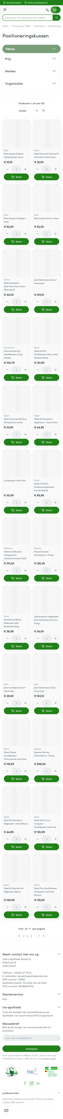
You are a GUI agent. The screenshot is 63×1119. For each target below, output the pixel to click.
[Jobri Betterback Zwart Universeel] (46, 263)
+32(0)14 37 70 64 (22, 972)
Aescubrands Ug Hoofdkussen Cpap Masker (13, 354)
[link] (20, 936)
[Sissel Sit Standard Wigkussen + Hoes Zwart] (46, 399)
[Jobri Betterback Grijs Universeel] (46, 667)
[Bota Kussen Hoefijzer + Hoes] (16, 198)
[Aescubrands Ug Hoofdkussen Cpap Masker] (16, 331)
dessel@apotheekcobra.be (32, 976)
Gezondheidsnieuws (38, 1012)
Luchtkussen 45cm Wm (15, 480)
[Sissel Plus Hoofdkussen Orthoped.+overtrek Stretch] (46, 868)
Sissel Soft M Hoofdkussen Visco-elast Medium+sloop (46, 354)
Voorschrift (32, 1015)
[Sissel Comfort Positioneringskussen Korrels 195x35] (46, 463)
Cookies (6, 1102)
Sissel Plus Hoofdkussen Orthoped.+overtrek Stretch (45, 891)
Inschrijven (31, 1048)
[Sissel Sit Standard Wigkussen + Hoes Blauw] (16, 800)
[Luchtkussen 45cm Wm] (16, 463)
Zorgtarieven (46, 1015)
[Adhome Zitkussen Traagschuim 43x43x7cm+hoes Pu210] (16, 531)
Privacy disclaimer (45, 1098)
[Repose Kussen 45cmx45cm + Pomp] (46, 531)
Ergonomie (39, 25)
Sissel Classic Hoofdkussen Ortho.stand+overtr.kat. (15, 755)
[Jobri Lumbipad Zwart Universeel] (16, 667)
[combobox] (27, 17)
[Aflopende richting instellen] (43, 110)
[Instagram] (31, 1083)
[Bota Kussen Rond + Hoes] (46, 198)
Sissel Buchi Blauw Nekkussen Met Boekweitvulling (12, 623)
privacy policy (49, 1058)
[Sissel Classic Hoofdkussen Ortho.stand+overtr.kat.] (16, 732)
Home (5, 25)
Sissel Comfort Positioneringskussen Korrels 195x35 (44, 487)
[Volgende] (43, 936)
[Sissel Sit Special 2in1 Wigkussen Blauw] (16, 868)
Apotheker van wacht (14, 1015)
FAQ (4, 999)
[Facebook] (25, 1083)
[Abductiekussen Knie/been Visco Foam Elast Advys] (16, 263)
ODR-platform (17, 1102)
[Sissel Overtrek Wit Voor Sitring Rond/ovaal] (16, 399)
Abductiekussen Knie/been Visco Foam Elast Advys (14, 286)
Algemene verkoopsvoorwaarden (18, 1098)
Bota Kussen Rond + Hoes (46, 218)
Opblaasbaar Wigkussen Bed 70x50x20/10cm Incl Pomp (46, 620)
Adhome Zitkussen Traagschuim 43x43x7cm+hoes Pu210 (15, 555)
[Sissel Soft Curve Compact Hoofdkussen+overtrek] (46, 800)
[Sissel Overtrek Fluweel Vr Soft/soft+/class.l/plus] (46, 133)
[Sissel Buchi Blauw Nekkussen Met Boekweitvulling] (16, 599)
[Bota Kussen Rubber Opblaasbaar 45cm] (16, 133)
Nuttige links (19, 1012)
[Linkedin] (38, 1083)
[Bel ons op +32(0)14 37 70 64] (47, 9)
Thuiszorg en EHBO (21, 25)
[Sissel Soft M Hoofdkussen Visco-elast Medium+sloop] (46, 331)
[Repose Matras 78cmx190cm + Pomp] (46, 732)
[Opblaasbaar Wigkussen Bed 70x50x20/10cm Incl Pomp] (46, 599)
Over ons (7, 1012)
